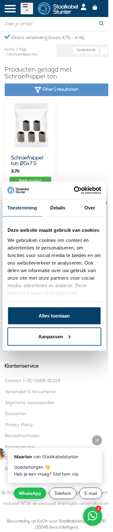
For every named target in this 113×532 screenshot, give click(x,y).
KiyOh (42, 521)
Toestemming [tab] (22, 207)
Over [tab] (89, 207)
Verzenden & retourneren (30, 392)
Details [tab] (58, 207)
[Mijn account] (83, 8)
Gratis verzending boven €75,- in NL (47, 38)
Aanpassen (50, 336)
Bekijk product (30, 181)
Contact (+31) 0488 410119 (32, 381)
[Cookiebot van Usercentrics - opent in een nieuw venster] (76, 190)
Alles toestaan (54, 315)
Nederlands (86, 50)
